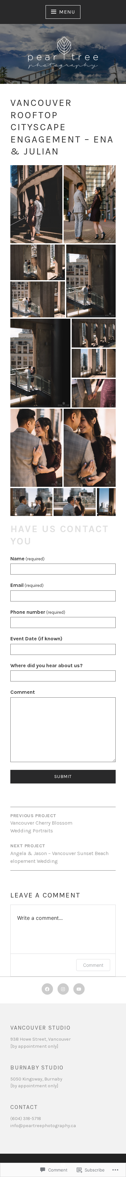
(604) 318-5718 (25, 1118)
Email (27, 585)
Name (27, 558)
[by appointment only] (34, 1046)
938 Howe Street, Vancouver (40, 1039)
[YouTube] (79, 989)
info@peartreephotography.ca (43, 1125)
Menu (67, 12)
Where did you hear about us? (46, 665)
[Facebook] (47, 989)
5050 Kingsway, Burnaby (36, 1079)
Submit (62, 776)
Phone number (37, 612)
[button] (36, 204)
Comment (22, 692)
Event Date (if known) (36, 638)
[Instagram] (63, 989)
